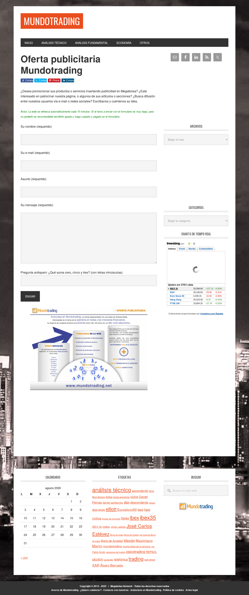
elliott (111, 508)
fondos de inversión (111, 518)
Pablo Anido (98, 552)
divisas (152, 502)
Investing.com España (211, 313)
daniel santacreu (113, 502)
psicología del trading (115, 552)
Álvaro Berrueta (111, 565)
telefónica (121, 559)
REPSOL (151, 552)
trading (136, 558)
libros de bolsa (116, 534)
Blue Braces (98, 497)
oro (152, 546)
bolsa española (121, 497)
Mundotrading (52, 21)
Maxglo (129, 540)
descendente (139, 502)
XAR (95, 565)
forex (125, 518)
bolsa (109, 497)
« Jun (24, 557)
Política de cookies (173, 590)
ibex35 (148, 517)
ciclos (134, 496)
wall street (149, 559)
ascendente (140, 491)
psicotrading (135, 551)
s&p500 (97, 559)
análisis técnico (111, 489)
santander (108, 559)
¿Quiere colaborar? (91, 590)
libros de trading (131, 534)
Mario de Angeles (112, 541)
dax (127, 502)
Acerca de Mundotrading (64, 590)
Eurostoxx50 (127, 509)
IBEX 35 (97, 527)
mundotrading (112, 546)
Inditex (106, 527)
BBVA (151, 491)
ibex (134, 517)
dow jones (98, 510)
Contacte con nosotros (116, 590)
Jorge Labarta (118, 526)
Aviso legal (192, 590)
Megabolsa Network (121, 586)
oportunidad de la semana (137, 546)
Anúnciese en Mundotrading (145, 590)
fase (140, 509)
